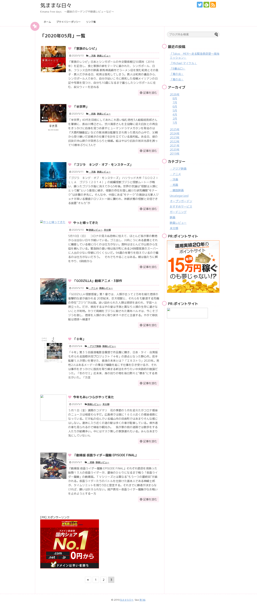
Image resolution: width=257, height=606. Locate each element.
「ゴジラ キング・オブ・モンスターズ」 (103, 164)
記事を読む (150, 93)
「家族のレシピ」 (85, 48)
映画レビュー (104, 55)
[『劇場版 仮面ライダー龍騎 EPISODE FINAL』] (53, 466)
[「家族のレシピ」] (53, 59)
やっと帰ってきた (85, 223)
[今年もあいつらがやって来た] (53, 408)
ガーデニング (178, 212)
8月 (175, 98)
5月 (175, 110)
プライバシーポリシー (68, 21)
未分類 (107, 229)
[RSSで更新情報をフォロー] (213, 5)
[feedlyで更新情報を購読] (206, 5)
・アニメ (93, 288)
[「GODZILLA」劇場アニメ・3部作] (53, 291)
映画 (172, 217)
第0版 (142, 599)
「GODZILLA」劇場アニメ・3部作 (97, 281)
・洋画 (92, 55)
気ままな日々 (56, 5)
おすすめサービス (181, 206)
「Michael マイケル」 (183, 63)
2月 (175, 119)
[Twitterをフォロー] (200, 5)
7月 (175, 102)
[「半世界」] (53, 117)
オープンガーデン (181, 201)
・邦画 (92, 113)
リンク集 (91, 21)
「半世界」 (81, 106)
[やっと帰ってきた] (53, 233)
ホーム (47, 21)
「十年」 (79, 339)
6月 (175, 106)
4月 (175, 114)
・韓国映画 (177, 190)
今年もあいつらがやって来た (93, 397)
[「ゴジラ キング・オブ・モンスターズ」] (53, 175)
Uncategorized (179, 196)
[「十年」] (53, 349)
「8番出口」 (177, 68)
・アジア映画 (94, 346)
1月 (175, 123)
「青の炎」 (177, 74)
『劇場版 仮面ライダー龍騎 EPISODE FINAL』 (105, 455)
